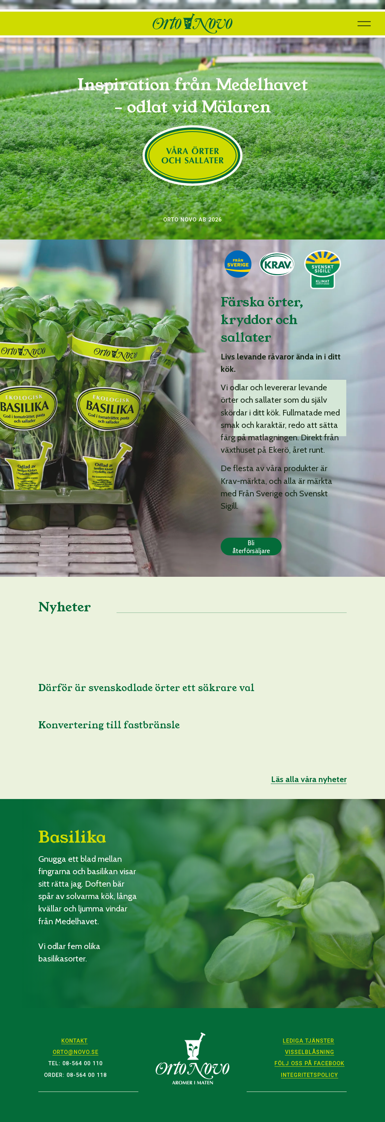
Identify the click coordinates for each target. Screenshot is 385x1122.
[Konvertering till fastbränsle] (109, 712)
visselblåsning (309, 1052)
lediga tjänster (308, 1041)
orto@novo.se (76, 1052)
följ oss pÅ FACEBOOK (309, 1063)
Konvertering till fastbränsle (109, 725)
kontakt (74, 1041)
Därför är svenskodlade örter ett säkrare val (146, 687)
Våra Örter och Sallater (192, 155)
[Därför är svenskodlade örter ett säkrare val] (146, 675)
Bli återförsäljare (251, 547)
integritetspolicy (309, 1075)
